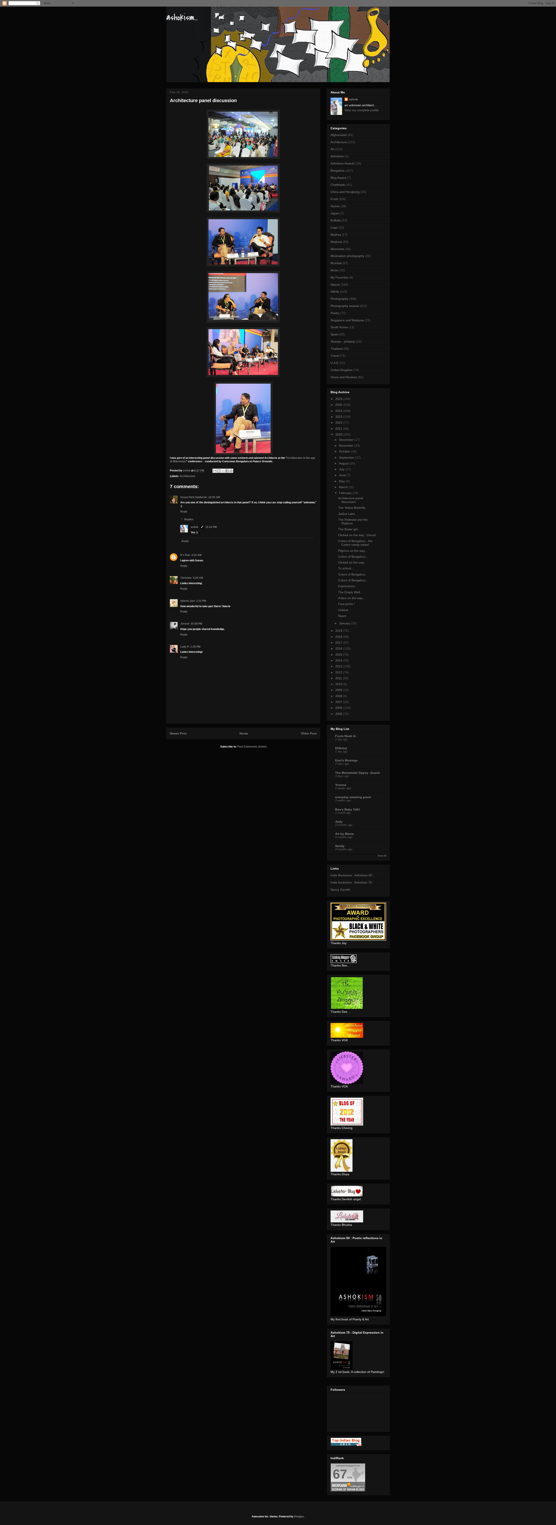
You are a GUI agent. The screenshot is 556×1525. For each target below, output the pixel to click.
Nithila (335, 291)
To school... (346, 568)
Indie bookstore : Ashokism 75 (351, 882)
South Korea (339, 327)
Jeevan (184, 623)
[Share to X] (223, 471)
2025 (339, 404)
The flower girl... (349, 529)
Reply (183, 511)
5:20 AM (198, 577)
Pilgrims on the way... (352, 550)
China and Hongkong (345, 192)
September (347, 457)
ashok (195, 527)
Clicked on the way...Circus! (357, 535)
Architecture (187, 476)
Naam (342, 616)
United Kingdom (341, 370)
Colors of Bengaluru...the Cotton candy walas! (355, 542)
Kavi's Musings (346, 760)
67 (340, 1474)
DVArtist (341, 748)
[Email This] (214, 471)
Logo (334, 227)
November (346, 445)
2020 (339, 434)
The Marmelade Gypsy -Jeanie (357, 772)
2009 (339, 690)
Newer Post (178, 733)
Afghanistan (339, 135)
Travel (335, 355)
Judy (339, 821)
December (346, 439)
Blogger (299, 1516)
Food (334, 199)
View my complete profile (361, 110)
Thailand (337, 348)
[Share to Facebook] (227, 471)
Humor (335, 206)
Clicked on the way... (352, 562)
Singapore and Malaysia (347, 320)
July (342, 469)
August (344, 463)
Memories (337, 249)
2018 (339, 636)
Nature (335, 284)
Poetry (335, 313)
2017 (339, 642)
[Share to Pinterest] (231, 471)
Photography (339, 298)
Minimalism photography (347, 256)
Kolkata (336, 220)
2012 (339, 672)
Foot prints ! (346, 604)
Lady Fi (184, 646)
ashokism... (182, 17)
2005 (339, 714)
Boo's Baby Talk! (347, 809)
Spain (334, 334)
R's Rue (185, 555)
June (343, 475)
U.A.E (334, 363)
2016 (339, 648)
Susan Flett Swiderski (193, 497)
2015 (339, 654)
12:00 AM (214, 497)
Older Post (309, 733)
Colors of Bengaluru (352, 574)
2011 (339, 678)
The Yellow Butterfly (351, 507)
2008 (339, 696)
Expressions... (347, 586)
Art (332, 149)
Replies (189, 519)
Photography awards (345, 306)
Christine (186, 577)
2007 (339, 702)
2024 (339, 411)
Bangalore (338, 170)
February (345, 493)
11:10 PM (211, 527)
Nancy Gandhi (340, 889)
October (345, 451)
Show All (381, 855)
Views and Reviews (344, 377)
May (342, 481)
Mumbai (336, 263)
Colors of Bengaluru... (353, 556)
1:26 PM (195, 646)
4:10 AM (196, 555)
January (345, 623)
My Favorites (339, 277)
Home (244, 733)
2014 (339, 660)
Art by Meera (344, 833)
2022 (339, 422)
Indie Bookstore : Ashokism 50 (351, 875)
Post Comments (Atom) (251, 746)
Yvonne (340, 785)
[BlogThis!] (219, 471)
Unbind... (344, 610)
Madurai (336, 242)
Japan (335, 213)
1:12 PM (201, 600)
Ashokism (337, 156)
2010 (339, 684)
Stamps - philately (343, 341)
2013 (339, 666)
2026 (339, 399)
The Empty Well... (350, 592)
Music (335, 270)
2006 (339, 707)
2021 (339, 428)
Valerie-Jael (187, 600)
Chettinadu (338, 184)
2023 (339, 416)
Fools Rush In (345, 736)
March (344, 487)
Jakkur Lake (346, 514)
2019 (339, 630)
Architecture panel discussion (350, 500)
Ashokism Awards (343, 163)
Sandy (339, 846)
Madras (336, 234)
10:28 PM (196, 623)
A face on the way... (351, 598)
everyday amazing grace (353, 797)
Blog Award (338, 177)
